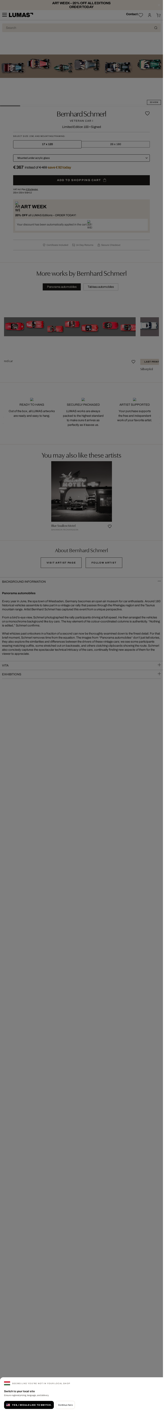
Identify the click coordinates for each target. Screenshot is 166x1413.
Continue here (65, 1405)
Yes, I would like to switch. (32, 1405)
